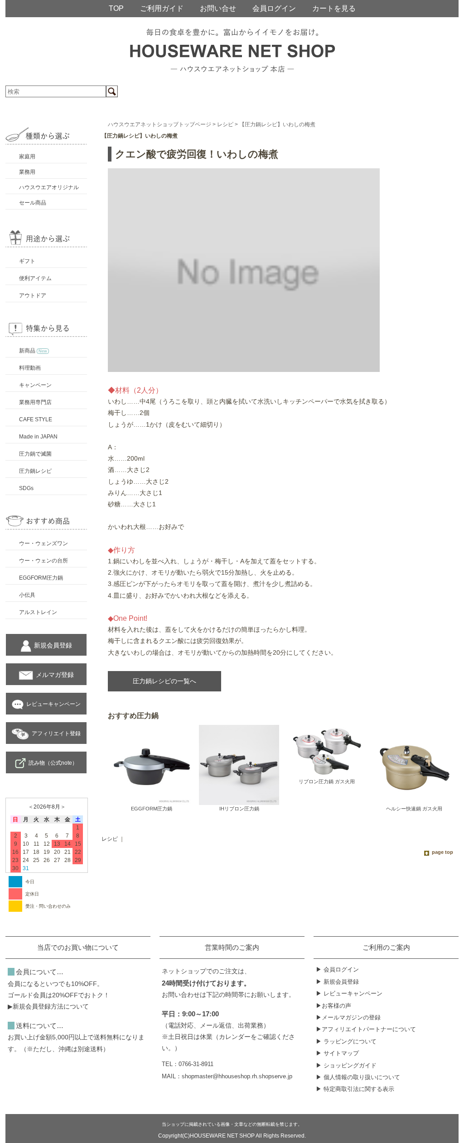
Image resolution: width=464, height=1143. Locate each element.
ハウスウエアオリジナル (49, 187)
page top (442, 852)
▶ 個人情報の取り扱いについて (358, 1077)
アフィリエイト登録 (56, 733)
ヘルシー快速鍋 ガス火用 (414, 808)
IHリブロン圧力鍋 (239, 808)
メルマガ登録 (55, 674)
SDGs (26, 488)
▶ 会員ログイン (337, 969)
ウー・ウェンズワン (43, 543)
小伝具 (27, 595)
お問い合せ (218, 8)
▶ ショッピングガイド (346, 1065)
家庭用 (27, 156)
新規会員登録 (53, 645)
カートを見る (334, 8)
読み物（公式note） (53, 763)
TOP (116, 8)
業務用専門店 (35, 402)
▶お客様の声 (333, 1005)
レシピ (225, 124)
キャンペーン (35, 385)
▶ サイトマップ (337, 1053)
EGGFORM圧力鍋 (41, 578)
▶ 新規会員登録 (337, 981)
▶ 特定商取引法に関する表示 (355, 1089)
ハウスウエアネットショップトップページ (159, 124)
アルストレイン (38, 612)
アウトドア (32, 295)
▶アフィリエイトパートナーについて (366, 1029)
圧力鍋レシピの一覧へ (164, 681)
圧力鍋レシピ (35, 471)
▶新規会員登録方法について (48, 1006)
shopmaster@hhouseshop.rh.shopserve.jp (237, 1076)
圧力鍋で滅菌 (35, 454)
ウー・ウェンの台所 (43, 560)
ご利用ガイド (162, 8)
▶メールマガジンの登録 (348, 1017)
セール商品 (32, 203)
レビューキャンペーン (53, 704)
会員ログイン (274, 8)
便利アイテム (35, 278)
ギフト (27, 261)
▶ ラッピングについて (346, 1041)
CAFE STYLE (35, 419)
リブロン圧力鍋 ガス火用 (327, 781)
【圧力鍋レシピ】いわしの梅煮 (277, 124)
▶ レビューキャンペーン (349, 993)
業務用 (27, 172)
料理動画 (30, 368)
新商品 (33, 351)
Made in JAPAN (38, 436)
